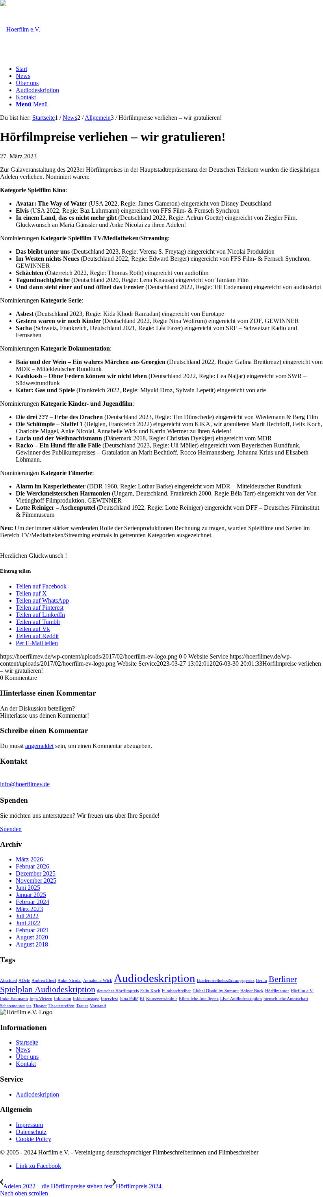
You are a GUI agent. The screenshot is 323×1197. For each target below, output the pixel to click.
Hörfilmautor (277, 991)
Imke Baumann (14, 999)
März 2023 (29, 909)
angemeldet (39, 745)
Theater (40, 1006)
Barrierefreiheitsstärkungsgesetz (225, 980)
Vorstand (98, 1006)
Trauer (82, 1006)
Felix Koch (150, 991)
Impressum (29, 1124)
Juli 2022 (27, 916)
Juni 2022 (28, 923)
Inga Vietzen (41, 999)
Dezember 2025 (36, 873)
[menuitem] (169, 68)
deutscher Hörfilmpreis (118, 991)
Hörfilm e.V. (302, 991)
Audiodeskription (154, 978)
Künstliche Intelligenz (199, 999)
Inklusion (62, 999)
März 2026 (29, 859)
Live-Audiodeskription (241, 999)
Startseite (27, 1042)
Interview (109, 999)
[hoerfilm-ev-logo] (20, 29)
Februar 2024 (32, 901)
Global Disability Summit (216, 991)
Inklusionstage (86, 999)
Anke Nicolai (70, 980)
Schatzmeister (12, 1006)
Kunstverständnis (161, 999)
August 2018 (32, 944)
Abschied (8, 980)
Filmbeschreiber (176, 991)
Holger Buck (252, 991)
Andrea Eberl (44, 980)
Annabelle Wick (97, 980)
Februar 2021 (32, 930)
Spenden (11, 829)
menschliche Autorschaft (286, 999)
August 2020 (32, 937)
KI (142, 999)
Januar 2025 (31, 894)
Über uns (27, 1056)
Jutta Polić (129, 999)
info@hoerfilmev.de (25, 784)
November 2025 (36, 880)
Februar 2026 (32, 866)
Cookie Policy (33, 1139)
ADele (24, 980)
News (23, 1049)
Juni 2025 (28, 887)
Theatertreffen (61, 1006)
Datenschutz (31, 1131)
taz (29, 1006)
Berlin (261, 980)
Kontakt (26, 1063)
